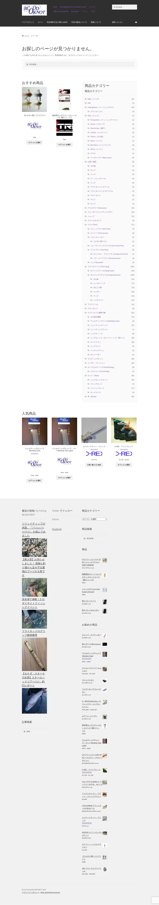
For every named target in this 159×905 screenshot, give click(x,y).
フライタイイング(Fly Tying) (98, 266)
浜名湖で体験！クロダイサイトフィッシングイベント (33, 603)
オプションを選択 (34, 142)
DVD (89, 103)
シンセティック (99, 283)
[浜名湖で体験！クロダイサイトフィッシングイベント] (34, 619)
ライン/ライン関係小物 (97, 313)
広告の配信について (79, 22)
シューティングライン (99, 329)
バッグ (93, 174)
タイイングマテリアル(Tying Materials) (105, 275)
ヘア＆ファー (98, 300)
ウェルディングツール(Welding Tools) (105, 321)
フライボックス (96, 111)
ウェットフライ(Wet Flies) (100, 229)
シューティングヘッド (99, 325)
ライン (93, 199)
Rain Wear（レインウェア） (101, 145)
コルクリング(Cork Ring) (99, 371)
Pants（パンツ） (96, 141)
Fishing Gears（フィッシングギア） (101, 107)
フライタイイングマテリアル (101, 191)
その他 (93, 166)
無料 (117, 22)
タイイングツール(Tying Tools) (102, 271)
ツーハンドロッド (97, 388)
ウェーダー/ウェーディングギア (100, 212)
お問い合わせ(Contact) (60, 11)
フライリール (93, 304)
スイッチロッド (96, 384)
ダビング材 (97, 287)
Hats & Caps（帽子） (98, 128)
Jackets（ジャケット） (99, 132)
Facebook (57, 528)
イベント (85, 11)
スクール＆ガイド (94, 220)
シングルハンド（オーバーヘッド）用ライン (107, 338)
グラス (93, 153)
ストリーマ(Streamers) (99, 233)
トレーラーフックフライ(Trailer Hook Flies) (107, 246)
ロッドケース (95, 392)
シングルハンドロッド (99, 380)
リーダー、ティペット (96, 363)
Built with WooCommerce (50, 892)
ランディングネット (95, 359)
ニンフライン (95, 346)
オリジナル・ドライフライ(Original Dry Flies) (110, 254)
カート (40, 22)
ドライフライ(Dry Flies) (99, 250)
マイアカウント (28, 22)
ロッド (93, 204)
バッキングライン (97, 350)
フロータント (95, 195)
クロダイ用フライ (100, 241)
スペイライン (95, 342)
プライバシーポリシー (30, 892)
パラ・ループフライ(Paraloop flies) (106, 258)
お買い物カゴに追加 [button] (94, 465)
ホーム (27, 36)
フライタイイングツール (99, 187)
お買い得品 (92, 162)
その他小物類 (95, 317)
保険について (96, 22)
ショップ (92, 7)
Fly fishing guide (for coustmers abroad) (73, 7)
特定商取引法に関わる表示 (57, 22)
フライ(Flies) (92, 224)
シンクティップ (96, 333)
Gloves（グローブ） (98, 124)
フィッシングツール (98, 178)
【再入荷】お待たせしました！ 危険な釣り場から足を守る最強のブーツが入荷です (33, 567)
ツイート (55, 519)
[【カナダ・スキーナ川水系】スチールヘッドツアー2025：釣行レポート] (34, 701)
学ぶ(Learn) (75, 11)
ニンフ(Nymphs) (96, 262)
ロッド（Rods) (93, 375)
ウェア (93, 170)
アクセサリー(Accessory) (97, 208)
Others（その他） (97, 136)
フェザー (96, 292)
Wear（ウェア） (94, 116)
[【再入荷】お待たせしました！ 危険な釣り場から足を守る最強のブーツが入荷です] (34, 587)
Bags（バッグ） (94, 99)
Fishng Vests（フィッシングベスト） (104, 120)
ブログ (93, 11)
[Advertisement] (124, 541)
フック (93, 183)
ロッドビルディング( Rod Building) (101, 367)
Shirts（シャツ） (97, 149)
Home (55, 7)
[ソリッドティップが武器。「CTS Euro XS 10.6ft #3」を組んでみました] (34, 547)
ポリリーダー (95, 354)
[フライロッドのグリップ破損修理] (34, 654)
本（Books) (92, 396)
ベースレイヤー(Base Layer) (101, 157)
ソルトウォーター (97, 237)
